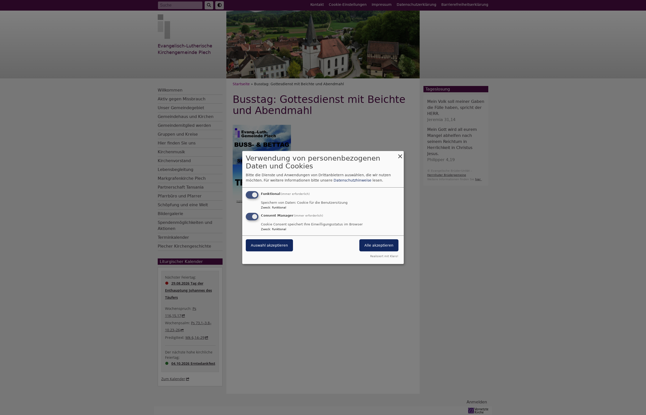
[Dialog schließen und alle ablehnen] (400, 154)
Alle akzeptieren (378, 245)
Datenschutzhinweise (352, 180)
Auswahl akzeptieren (269, 245)
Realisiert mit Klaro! (384, 256)
